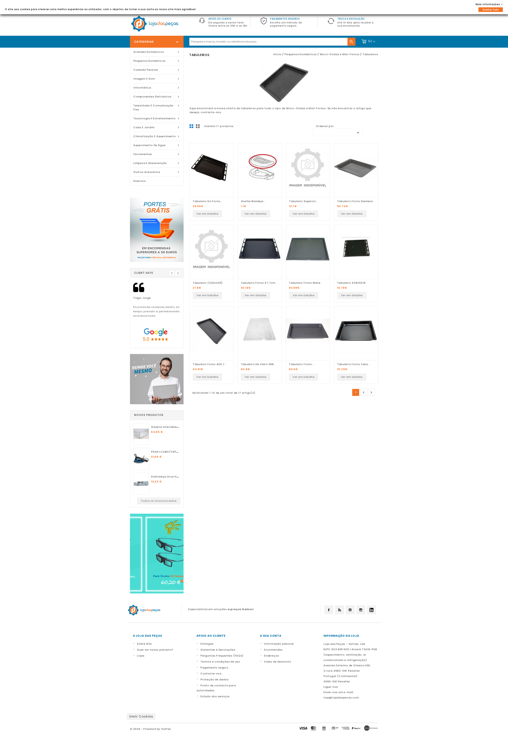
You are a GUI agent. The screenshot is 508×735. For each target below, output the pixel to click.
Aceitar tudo (490, 10)
